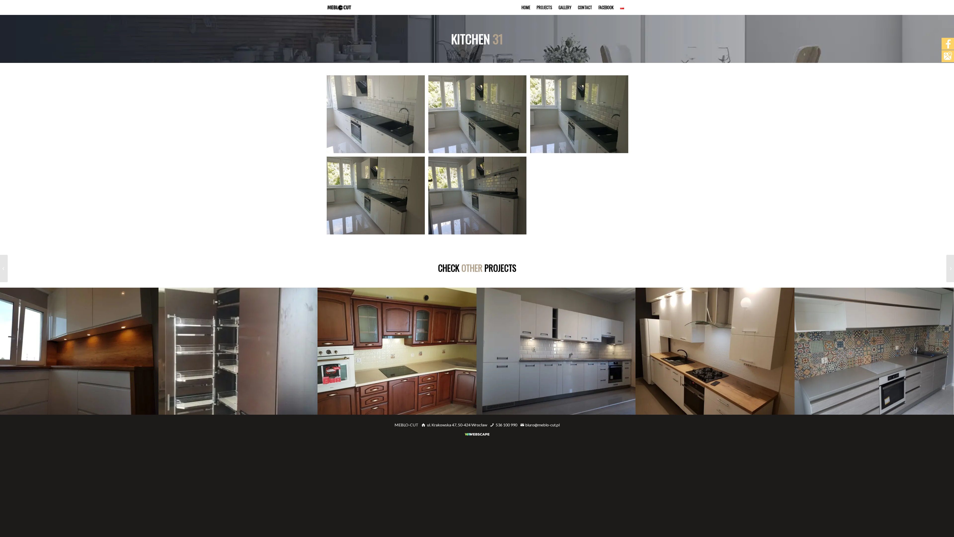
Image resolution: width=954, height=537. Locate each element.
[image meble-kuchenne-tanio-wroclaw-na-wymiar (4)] (378, 197)
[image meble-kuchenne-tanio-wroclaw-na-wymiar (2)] (479, 116)
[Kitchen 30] (4, 268)
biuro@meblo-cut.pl (542, 424)
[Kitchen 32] (950, 268)
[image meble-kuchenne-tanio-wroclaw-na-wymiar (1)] (378, 116)
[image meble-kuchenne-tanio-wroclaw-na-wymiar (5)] (479, 197)
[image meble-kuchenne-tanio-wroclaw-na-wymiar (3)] (581, 116)
